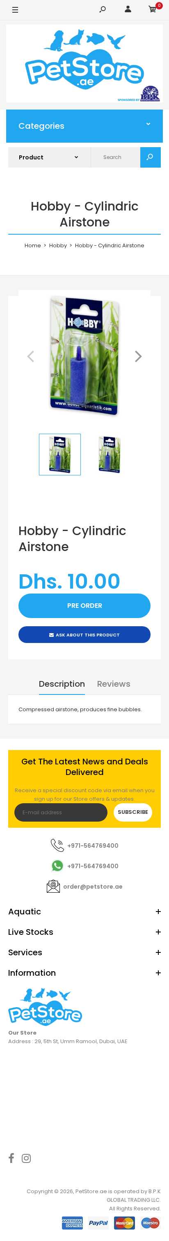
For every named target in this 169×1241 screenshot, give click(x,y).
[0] (152, 10)
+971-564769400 (93, 846)
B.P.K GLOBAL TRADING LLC (134, 1195)
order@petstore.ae (93, 887)
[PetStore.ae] (84, 65)
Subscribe (133, 812)
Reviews (113, 684)
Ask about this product (88, 635)
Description (62, 684)
